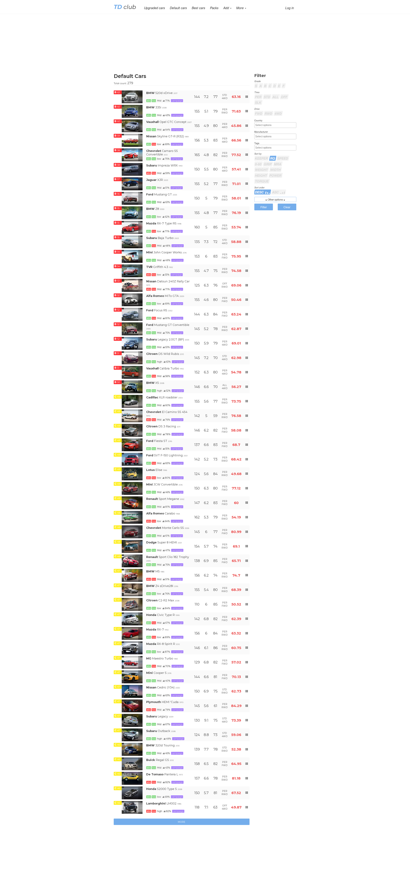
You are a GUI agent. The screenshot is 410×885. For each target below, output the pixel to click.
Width (275, 169)
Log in (289, 8)
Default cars (178, 8)
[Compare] (247, 97)
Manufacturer (261, 131)
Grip (267, 164)
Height (261, 175)
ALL (275, 96)
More (181, 821)
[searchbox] (275, 125)
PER (258, 96)
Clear (286, 207)
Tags (256, 143)
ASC (276, 192)
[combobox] (275, 125)
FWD (259, 113)
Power (275, 175)
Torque (262, 181)
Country (258, 120)
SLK (258, 102)
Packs (214, 8)
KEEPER (261, 158)
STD (267, 96)
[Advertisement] (210, 46)
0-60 (258, 164)
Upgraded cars (154, 8)
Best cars (198, 8)
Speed (282, 158)
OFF (284, 96)
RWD (268, 113)
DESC (260, 192)
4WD (278, 113)
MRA (278, 164)
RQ (272, 158)
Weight (261, 169)
